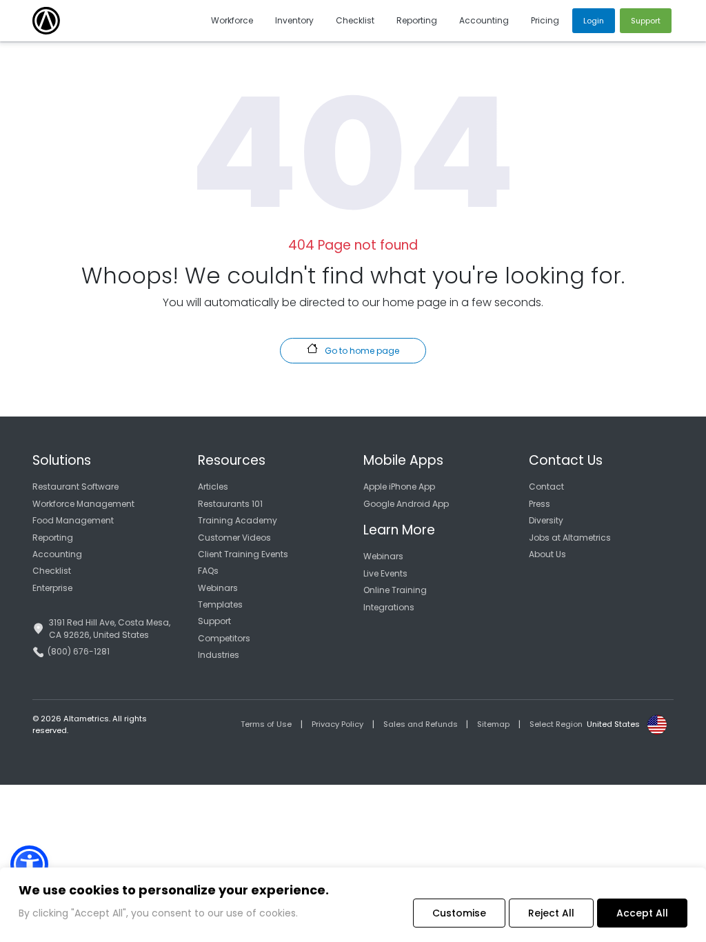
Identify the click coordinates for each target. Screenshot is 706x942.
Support (214, 621)
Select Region (556, 724)
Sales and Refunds (420, 724)
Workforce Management (83, 504)
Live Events (385, 573)
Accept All (642, 913)
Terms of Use (266, 724)
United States (613, 724)
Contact (546, 486)
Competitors (224, 638)
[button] (29, 864)
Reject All (551, 913)
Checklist (51, 571)
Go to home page (361, 351)
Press (539, 504)
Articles (213, 486)
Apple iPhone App (399, 486)
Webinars (218, 588)
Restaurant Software (75, 486)
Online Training (395, 590)
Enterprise (52, 588)
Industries (218, 655)
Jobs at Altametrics (570, 537)
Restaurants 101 (230, 504)
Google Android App (406, 504)
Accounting (57, 554)
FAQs (208, 571)
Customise (459, 913)
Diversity (546, 520)
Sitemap (493, 724)
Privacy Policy (337, 724)
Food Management (73, 520)
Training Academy (237, 520)
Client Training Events (243, 554)
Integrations (388, 607)
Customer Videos (234, 537)
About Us (547, 554)
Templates (220, 604)
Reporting (52, 537)
